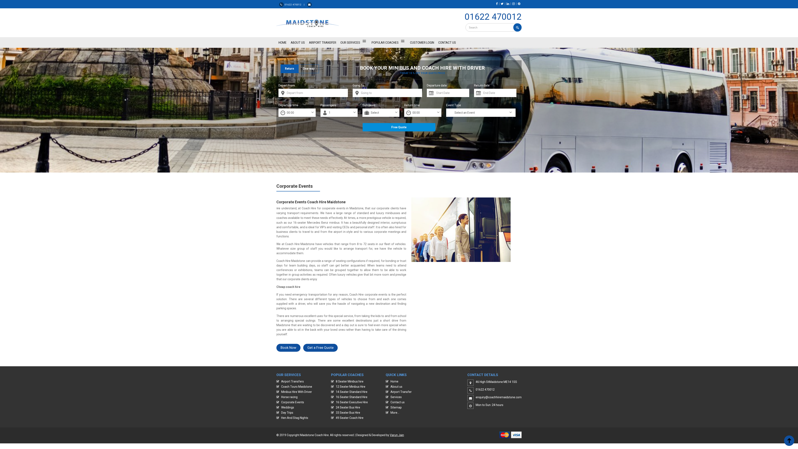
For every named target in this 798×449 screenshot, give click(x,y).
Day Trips (287, 412)
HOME (282, 42)
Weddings (287, 407)
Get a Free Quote (320, 347)
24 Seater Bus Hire (348, 407)
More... (394, 412)
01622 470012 (493, 17)
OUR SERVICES (350, 42)
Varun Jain (397, 435)
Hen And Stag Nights (294, 417)
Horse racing (289, 397)
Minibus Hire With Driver (296, 391)
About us (396, 386)
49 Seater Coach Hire (349, 417)
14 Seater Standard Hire (351, 391)
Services (396, 397)
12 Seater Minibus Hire (350, 386)
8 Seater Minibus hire (349, 381)
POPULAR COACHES (385, 42)
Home (394, 381)
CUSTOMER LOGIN (422, 42)
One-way (309, 68)
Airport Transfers (292, 381)
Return (289, 68)
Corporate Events (292, 402)
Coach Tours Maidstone (296, 386)
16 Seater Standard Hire (351, 397)
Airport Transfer (322, 42)
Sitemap (396, 407)
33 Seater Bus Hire (348, 412)
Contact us (397, 402)
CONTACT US (447, 42)
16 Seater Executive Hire (352, 402)
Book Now (288, 347)
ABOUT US (298, 42)
